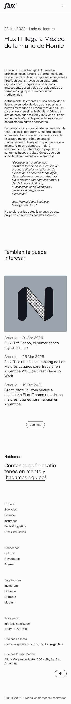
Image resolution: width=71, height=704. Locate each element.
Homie (8, 77)
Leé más (35, 424)
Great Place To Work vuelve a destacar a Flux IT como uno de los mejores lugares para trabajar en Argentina (33, 397)
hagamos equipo (25, 477)
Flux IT (10, 6)
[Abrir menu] (64, 6)
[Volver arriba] (61, 673)
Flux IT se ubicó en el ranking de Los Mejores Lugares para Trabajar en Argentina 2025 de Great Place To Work (34, 369)
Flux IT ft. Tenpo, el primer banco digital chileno (31, 345)
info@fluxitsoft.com (17, 623)
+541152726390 (15, 629)
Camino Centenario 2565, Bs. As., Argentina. (34, 644)
